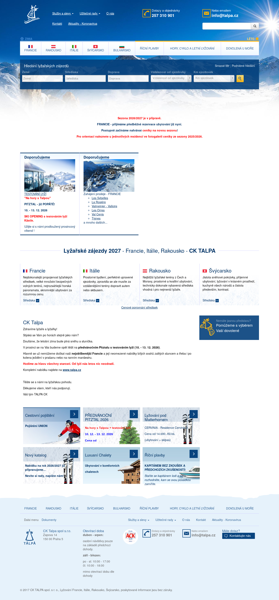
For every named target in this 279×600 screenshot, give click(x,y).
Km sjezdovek (203, 72)
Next (267, 197)
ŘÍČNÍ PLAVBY (149, 508)
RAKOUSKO (53, 508)
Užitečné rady (89, 13)
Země (26, 72)
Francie (37, 270)
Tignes (96, 218)
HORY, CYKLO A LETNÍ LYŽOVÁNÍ (192, 508)
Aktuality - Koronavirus (82, 23)
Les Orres (98, 210)
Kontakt (57, 23)
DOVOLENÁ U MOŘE (240, 508)
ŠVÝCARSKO (95, 508)
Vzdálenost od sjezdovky (168, 72)
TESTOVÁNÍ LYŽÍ (35, 194)
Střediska (71, 72)
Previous (11, 197)
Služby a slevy (61, 13)
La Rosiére (99, 202)
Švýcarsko (220, 270)
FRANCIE (30, 508)
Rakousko (160, 270)
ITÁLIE (74, 508)
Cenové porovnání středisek (139, 307)
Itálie (94, 270)
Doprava (113, 72)
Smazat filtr (222, 66)
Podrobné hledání (243, 66)
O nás (110, 13)
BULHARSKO (121, 508)
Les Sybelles (100, 198)
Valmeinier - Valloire (104, 206)
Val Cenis (98, 214)
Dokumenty (49, 520)
